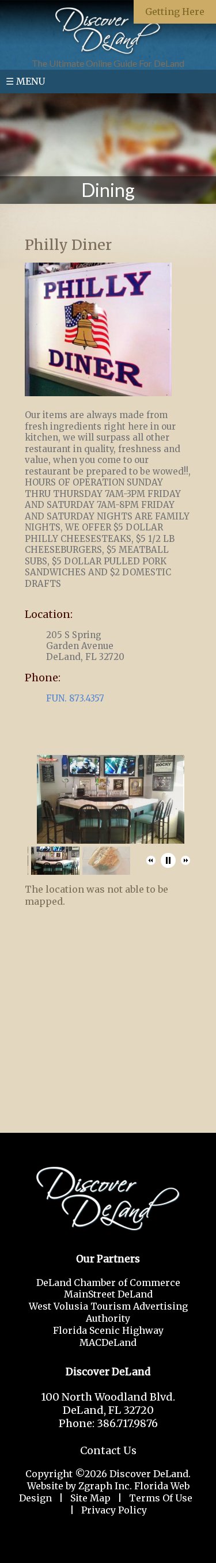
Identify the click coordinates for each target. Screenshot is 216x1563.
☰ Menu (25, 81)
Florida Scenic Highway (108, 1330)
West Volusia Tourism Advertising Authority (108, 1312)
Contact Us (108, 1450)
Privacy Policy (114, 1510)
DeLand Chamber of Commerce (108, 1282)
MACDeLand (108, 1342)
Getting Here (174, 11)
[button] (151, 860)
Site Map (90, 1498)
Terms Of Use (160, 1498)
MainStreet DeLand (108, 1294)
